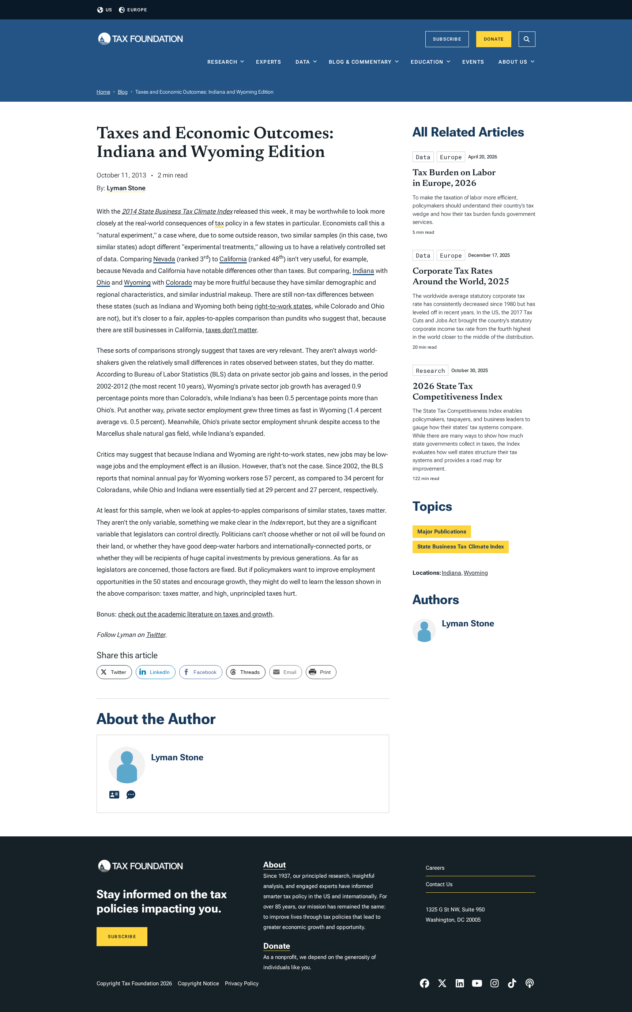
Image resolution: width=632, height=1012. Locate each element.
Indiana (363, 270)
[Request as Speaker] (130, 795)
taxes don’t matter (231, 330)
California (233, 259)
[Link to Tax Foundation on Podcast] (529, 983)
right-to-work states (283, 306)
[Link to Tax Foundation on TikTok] (512, 983)
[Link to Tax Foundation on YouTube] (477, 983)
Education (427, 62)
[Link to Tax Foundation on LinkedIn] (460, 983)
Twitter (155, 634)
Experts (270, 62)
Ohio (103, 282)
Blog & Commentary (360, 62)
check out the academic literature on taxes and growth (195, 614)
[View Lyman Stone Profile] (114, 795)
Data (303, 62)
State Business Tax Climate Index (460, 546)
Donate (494, 39)
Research (222, 62)
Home (103, 92)
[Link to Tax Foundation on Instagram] (494, 983)
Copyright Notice (198, 983)
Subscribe (447, 39)
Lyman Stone (126, 188)
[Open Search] (527, 39)
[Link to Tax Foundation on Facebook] (424, 983)
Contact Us (439, 884)
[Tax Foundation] (140, 39)
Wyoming (137, 282)
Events (475, 62)
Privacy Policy (242, 983)
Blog (123, 92)
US (109, 9)
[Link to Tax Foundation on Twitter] (442, 983)
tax (219, 223)
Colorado (179, 282)
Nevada (164, 259)
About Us (513, 62)
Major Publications (442, 531)
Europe (137, 9)
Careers (435, 868)
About (274, 864)
